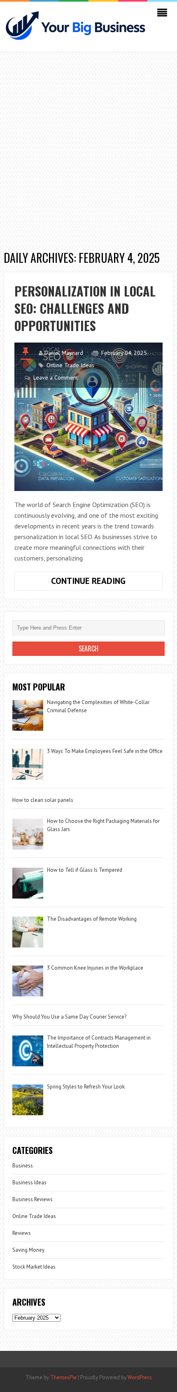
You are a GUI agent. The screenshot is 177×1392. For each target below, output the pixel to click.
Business (22, 1165)
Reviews (21, 1233)
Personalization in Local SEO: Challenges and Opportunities (85, 308)
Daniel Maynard (63, 353)
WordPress (140, 1377)
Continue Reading (107, 583)
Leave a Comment (55, 377)
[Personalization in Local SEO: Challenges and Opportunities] (88, 417)
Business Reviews (32, 1199)
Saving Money (28, 1249)
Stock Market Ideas (34, 1266)
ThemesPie (63, 1377)
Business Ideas (29, 1182)
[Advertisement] (88, 148)
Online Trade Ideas (70, 365)
